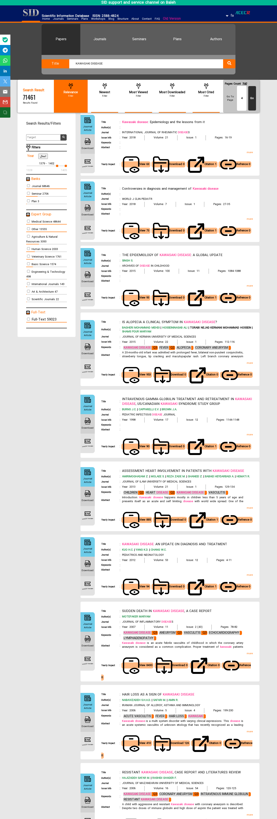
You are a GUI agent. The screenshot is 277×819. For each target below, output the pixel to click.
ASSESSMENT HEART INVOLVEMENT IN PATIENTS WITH (183, 471)
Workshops (98, 19)
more (250, 152)
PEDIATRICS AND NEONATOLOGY (143, 555)
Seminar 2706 (40, 194)
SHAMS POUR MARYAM (136, 332)
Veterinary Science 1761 (46, 257)
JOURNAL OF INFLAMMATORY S (147, 622)
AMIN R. (172, 700)
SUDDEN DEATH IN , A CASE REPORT (167, 611)
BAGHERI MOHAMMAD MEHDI (141, 328)
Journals (58, 19)
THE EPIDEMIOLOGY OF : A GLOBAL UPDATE (172, 255)
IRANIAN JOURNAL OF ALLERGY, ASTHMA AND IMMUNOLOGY (161, 705)
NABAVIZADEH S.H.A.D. (136, 700)
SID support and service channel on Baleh (138, 2)
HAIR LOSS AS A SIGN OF (158, 694)
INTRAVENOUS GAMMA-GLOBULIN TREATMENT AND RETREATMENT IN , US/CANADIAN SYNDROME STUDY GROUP (187, 401)
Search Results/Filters (45, 123)
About (135, 19)
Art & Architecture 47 (45, 292)
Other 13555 (39, 229)
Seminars (72, 19)
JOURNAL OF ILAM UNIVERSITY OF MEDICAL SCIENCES (156, 482)
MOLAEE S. (157, 477)
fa (232, 15)
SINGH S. (127, 261)
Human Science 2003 (45, 249)
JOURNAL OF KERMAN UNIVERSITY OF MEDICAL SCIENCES (159, 337)
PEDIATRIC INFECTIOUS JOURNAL (149, 415)
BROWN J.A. (169, 410)
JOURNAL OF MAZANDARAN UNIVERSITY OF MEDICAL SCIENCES (162, 783)
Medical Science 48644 (46, 222)
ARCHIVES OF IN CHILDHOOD (145, 266)
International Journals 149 (48, 284)
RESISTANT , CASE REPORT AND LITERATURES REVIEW (181, 772)
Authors (216, 39)
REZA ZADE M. (175, 477)
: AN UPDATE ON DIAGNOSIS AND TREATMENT (174, 544)
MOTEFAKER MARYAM (136, 617)
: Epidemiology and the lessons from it (163, 122)
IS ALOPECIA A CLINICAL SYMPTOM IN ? (169, 322)
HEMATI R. (243, 477)
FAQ (157, 19)
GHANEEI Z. (195, 477)
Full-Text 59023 (44, 319)
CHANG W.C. (158, 550)
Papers (61, 39)
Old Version (172, 18)
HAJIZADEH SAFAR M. (136, 778)
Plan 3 (35, 202)
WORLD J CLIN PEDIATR (137, 199)
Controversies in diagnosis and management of (170, 188)
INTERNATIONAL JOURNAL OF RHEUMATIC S (156, 133)
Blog (111, 19)
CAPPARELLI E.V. (148, 410)
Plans (84, 19)
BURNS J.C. (129, 410)
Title (55, 63)
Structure (122, 19)
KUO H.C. (127, 550)
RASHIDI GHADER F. (164, 778)
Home (46, 19)
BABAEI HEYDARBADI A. (219, 477)
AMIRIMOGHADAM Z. (135, 477)
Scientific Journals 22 (45, 299)
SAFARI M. (159, 700)
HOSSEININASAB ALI (174, 328)
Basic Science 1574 (44, 264)
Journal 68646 (41, 186)
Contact (147, 19)
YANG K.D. (141, 550)
